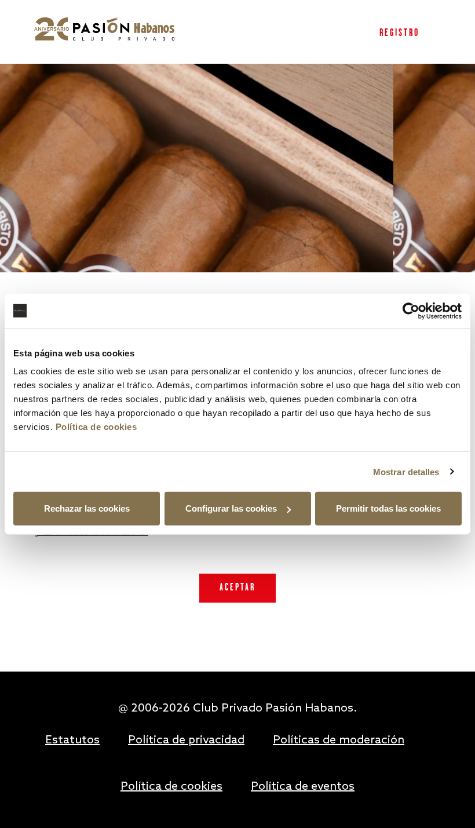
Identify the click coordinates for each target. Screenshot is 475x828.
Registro (399, 33)
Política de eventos (303, 787)
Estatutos (72, 740)
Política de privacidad (186, 740)
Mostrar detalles (406, 471)
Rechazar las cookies (87, 508)
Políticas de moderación (338, 740)
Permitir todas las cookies (388, 508)
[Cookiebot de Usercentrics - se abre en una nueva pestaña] (411, 310)
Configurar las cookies (231, 508)
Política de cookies (96, 427)
